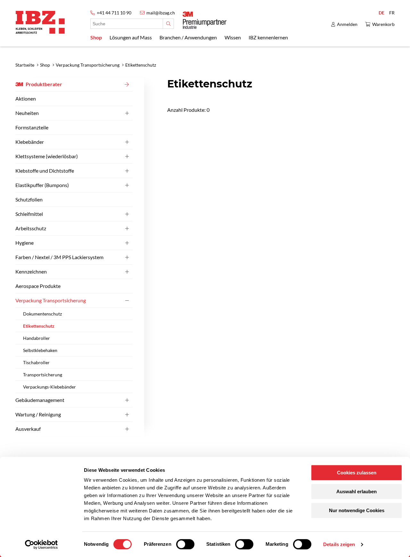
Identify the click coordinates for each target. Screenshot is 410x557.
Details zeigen (339, 544)
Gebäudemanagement (39, 400)
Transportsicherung (42, 374)
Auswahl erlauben (356, 491)
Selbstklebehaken (40, 350)
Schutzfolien (29, 199)
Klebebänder (29, 142)
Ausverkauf (28, 429)
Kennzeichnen (31, 271)
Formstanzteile (31, 127)
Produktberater (44, 84)
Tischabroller (36, 362)
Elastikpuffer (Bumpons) (42, 185)
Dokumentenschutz (42, 313)
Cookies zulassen (356, 472)
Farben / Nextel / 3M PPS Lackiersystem (59, 257)
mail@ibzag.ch (160, 12)
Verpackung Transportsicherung (50, 300)
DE (381, 12)
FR (392, 12)
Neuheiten (27, 113)
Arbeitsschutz (30, 228)
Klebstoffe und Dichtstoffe (44, 171)
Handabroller (36, 338)
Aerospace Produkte (38, 286)
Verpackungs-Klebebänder (49, 386)
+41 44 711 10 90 (114, 12)
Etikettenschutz (38, 326)
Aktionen (25, 98)
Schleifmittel (29, 214)
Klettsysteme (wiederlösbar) (46, 156)
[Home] (40, 22)
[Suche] (168, 24)
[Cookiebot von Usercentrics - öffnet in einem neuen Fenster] (41, 544)
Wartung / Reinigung (38, 414)
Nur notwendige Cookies (356, 510)
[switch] (185, 544)
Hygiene (24, 243)
